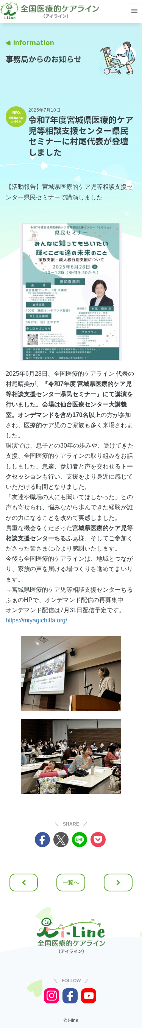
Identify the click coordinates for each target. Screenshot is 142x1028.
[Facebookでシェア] (42, 839)
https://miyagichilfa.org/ (36, 620)
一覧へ (71, 882)
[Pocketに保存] (98, 839)
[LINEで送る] (79, 839)
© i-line (71, 1020)
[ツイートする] (61, 839)
